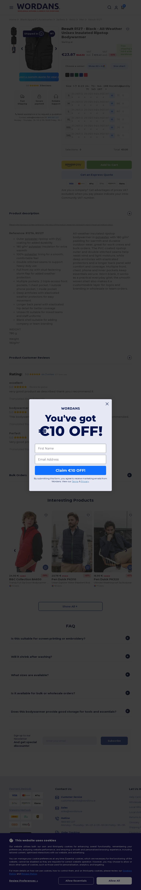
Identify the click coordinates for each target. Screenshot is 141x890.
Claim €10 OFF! (70, 470)
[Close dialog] (107, 404)
